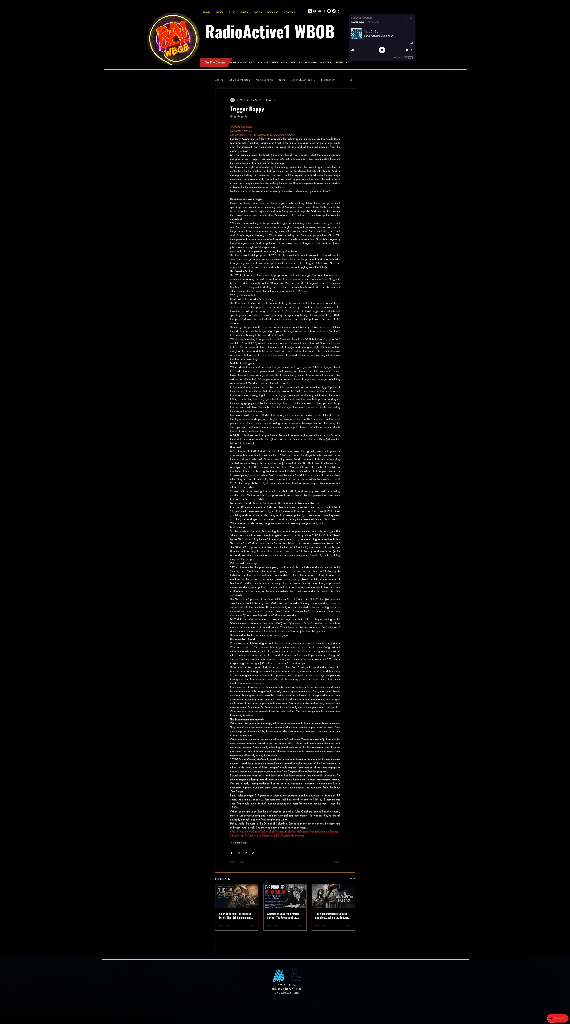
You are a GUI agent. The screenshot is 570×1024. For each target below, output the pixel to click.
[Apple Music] (310, 11)
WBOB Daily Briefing (239, 79)
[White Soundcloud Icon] (319, 11)
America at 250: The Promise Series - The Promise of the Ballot (283, 915)
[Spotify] (315, 11)
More (323, 79)
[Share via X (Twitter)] (238, 852)
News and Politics (264, 79)
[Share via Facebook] (231, 852)
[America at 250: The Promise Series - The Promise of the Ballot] (285, 896)
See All (352, 878)
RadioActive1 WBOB (270, 31)
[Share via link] (253, 852)
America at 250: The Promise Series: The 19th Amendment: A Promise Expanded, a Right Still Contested (236, 915)
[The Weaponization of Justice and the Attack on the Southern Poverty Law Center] (333, 896)
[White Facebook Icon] (324, 11)
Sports (282, 79)
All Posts (219, 79)
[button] (351, 79)
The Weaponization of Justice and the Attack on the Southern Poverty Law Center (332, 915)
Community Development (303, 79)
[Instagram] (338, 11)
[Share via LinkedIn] (246, 852)
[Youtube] (329, 11)
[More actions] (338, 100)
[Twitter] (334, 11)
